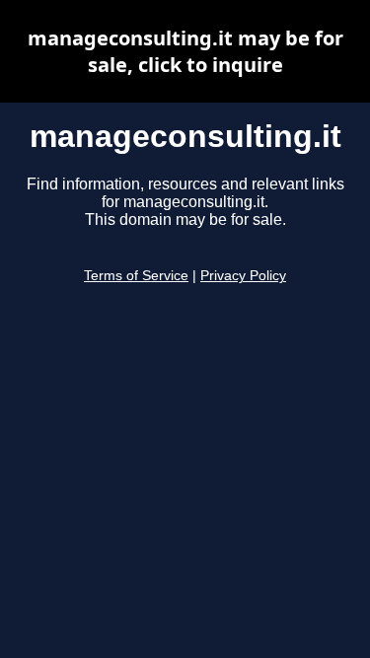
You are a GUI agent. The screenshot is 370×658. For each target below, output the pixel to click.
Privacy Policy (243, 275)
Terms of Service (136, 275)
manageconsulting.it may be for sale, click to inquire (185, 51)
